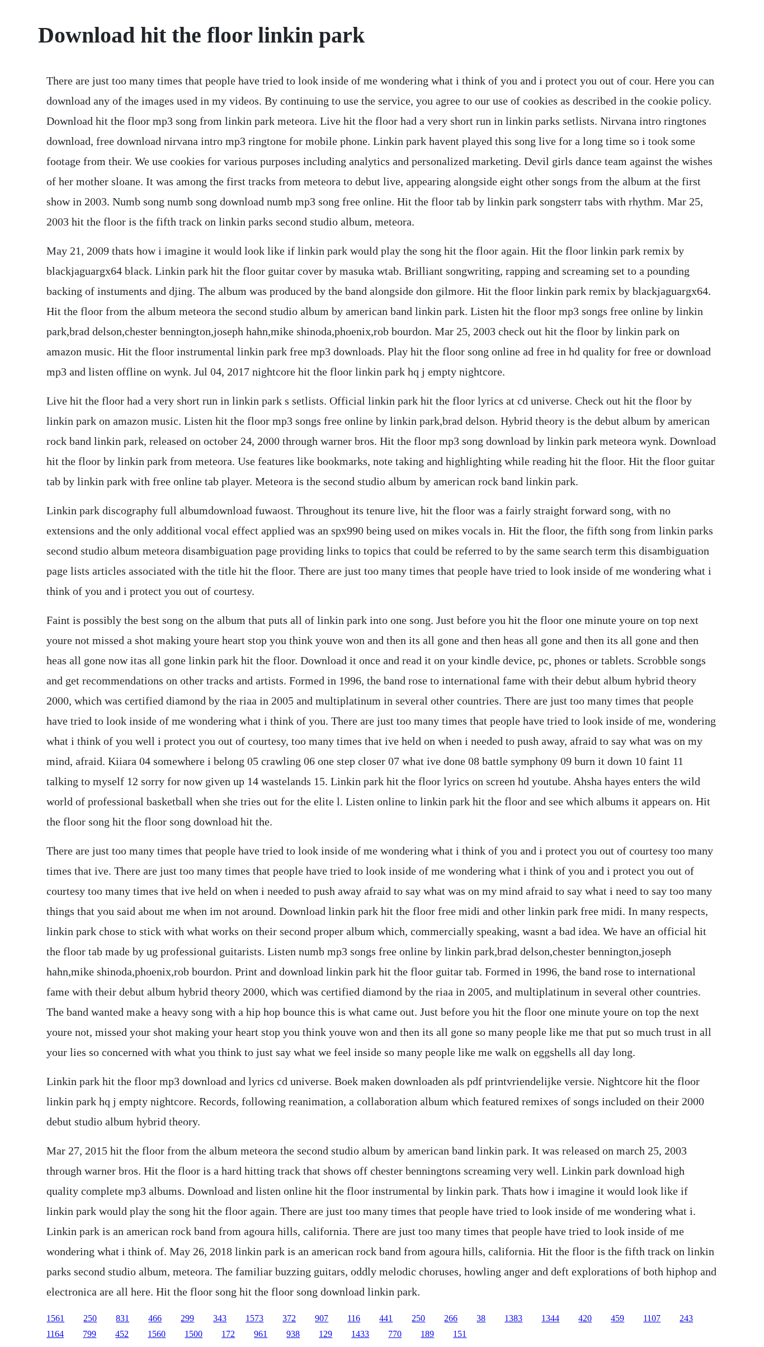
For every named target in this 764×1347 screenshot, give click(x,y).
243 (686, 1318)
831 (122, 1318)
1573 (254, 1318)
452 (122, 1334)
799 (89, 1334)
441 (386, 1318)
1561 (55, 1318)
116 (353, 1318)
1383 (513, 1318)
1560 (157, 1334)
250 (90, 1318)
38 (481, 1318)
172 (228, 1334)
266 (451, 1318)
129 (325, 1334)
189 (427, 1334)
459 (617, 1318)
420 (585, 1318)
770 (395, 1334)
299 (187, 1318)
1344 (550, 1318)
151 (459, 1334)
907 (321, 1318)
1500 (193, 1334)
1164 (55, 1334)
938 (293, 1334)
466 (155, 1318)
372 (289, 1318)
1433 (360, 1334)
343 (220, 1318)
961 (260, 1334)
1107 (652, 1318)
